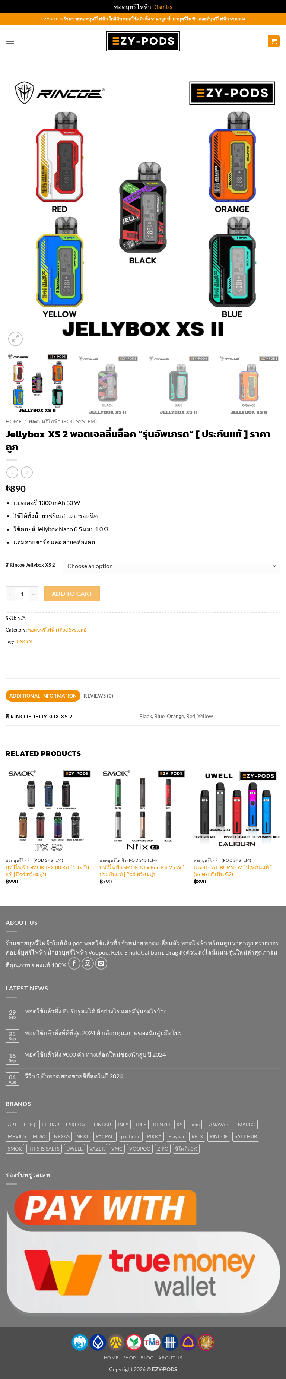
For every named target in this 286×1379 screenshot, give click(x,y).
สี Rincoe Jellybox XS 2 (30, 565)
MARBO (246, 1124)
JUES (140, 1124)
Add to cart (72, 593)
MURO (40, 1136)
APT (12, 1124)
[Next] (265, 210)
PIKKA (154, 1136)
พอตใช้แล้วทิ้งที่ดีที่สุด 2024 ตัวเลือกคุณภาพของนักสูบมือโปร (103, 1032)
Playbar (176, 1136)
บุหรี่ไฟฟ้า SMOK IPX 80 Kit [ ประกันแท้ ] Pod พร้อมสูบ (47, 870)
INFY (123, 1124)
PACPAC (105, 1136)
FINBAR (102, 1124)
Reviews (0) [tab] (98, 696)
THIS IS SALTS (44, 1149)
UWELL (74, 1149)
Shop (129, 1357)
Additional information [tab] (43, 696)
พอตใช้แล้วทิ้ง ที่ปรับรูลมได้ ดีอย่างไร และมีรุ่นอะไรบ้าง (96, 1011)
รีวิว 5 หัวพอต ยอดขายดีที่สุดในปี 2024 (74, 1075)
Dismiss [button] (162, 6)
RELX (197, 1136)
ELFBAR (50, 1124)
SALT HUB (246, 1136)
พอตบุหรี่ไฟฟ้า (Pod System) (63, 421)
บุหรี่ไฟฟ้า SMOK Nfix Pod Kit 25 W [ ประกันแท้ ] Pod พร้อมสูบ (141, 870)
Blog (146, 1357)
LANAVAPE (218, 1124)
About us (170, 1357)
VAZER (97, 1149)
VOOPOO (139, 1149)
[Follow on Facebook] (74, 963)
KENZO (161, 1124)
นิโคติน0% (186, 1149)
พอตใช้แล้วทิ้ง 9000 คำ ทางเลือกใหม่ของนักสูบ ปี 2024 (95, 1054)
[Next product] (12, 472)
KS (179, 1124)
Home (14, 421)
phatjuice (130, 1136)
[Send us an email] (101, 963)
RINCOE (24, 642)
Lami (194, 1124)
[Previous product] (26, 472)
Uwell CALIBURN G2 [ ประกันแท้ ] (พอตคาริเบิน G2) (232, 870)
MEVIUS (17, 1136)
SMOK (15, 1149)
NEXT (82, 1136)
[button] (10, 41)
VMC (117, 1149)
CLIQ (29, 1124)
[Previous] (20, 210)
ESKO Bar (76, 1124)
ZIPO (162, 1149)
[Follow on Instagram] (88, 963)
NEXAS (62, 1136)
